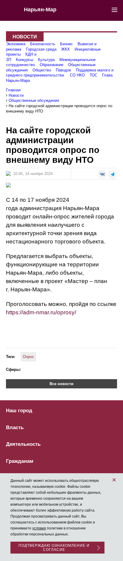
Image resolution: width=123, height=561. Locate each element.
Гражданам (19, 461)
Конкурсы (24, 59)
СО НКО (77, 75)
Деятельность (23, 444)
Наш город (19, 410)
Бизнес (66, 44)
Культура (46, 59)
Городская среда (41, 49)
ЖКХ (65, 49)
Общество (42, 70)
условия (39, 528)
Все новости (61, 384)
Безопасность (42, 44)
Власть (15, 427)
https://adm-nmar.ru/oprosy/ (41, 312)
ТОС (93, 75)
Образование (51, 64)
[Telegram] (112, 174)
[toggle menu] (114, 9)
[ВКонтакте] (102, 174)
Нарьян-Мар (40, 9)
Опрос (28, 356)
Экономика (15, 44)
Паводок (63, 70)
